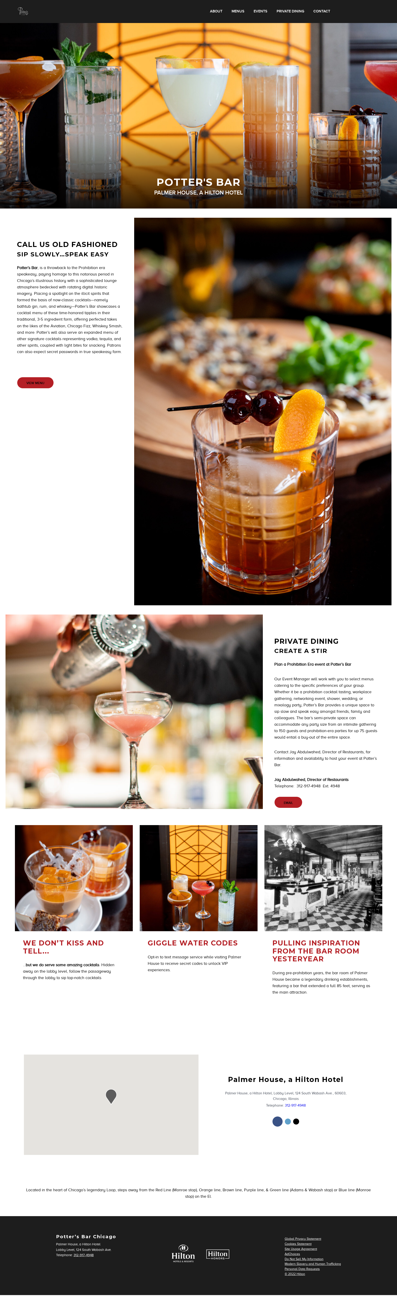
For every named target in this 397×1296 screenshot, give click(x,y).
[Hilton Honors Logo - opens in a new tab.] (218, 1258)
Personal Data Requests (302, 1269)
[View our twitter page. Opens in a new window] (288, 1121)
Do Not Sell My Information (304, 1259)
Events (260, 11)
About (216, 11)
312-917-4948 (295, 1105)
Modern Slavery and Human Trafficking (313, 1264)
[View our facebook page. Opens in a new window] (277, 1121)
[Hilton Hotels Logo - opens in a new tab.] (183, 1263)
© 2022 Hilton (295, 1274)
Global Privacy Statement (303, 1239)
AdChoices (292, 1254)
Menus (238, 11)
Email (288, 803)
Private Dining (290, 11)
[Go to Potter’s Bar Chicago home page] (23, 11)
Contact (321, 11)
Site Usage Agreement (301, 1249)
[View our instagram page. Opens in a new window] (296, 1121)
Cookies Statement (298, 1244)
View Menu (35, 383)
